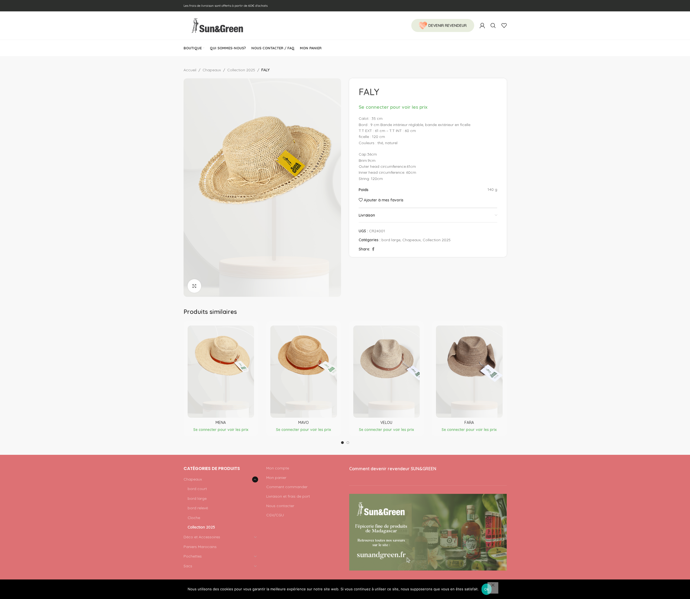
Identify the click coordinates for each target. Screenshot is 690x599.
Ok (486, 589)
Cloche (194, 517)
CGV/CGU (275, 515)
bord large (390, 239)
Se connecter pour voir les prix (393, 107)
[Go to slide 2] (347, 442)
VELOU (386, 422)
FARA (469, 422)
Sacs (188, 565)
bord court (197, 488)
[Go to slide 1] (342, 442)
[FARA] (469, 372)
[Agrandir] (194, 286)
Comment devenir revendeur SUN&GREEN (392, 468)
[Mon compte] (482, 25)
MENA (221, 422)
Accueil (190, 69)
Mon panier (276, 477)
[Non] (492, 588)
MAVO (303, 422)
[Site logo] (217, 25)
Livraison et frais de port (288, 496)
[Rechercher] (493, 25)
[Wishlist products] (504, 25)
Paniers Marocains (200, 546)
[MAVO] (303, 372)
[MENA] (221, 372)
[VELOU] (386, 372)
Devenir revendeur (447, 25)
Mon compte (277, 468)
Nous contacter (280, 505)
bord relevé (198, 507)
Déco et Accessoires (202, 536)
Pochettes (193, 556)
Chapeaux (212, 69)
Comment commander (286, 486)
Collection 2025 (241, 69)
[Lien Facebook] (373, 249)
